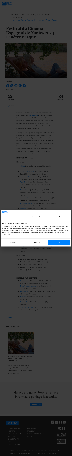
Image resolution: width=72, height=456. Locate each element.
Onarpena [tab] (12, 217)
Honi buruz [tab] (59, 217)
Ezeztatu (13, 242)
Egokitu (35, 242)
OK (59, 242)
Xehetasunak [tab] (36, 217)
